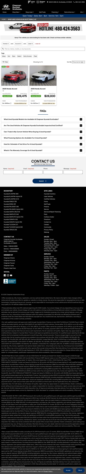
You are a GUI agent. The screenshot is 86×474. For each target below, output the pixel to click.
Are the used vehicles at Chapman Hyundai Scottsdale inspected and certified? (33, 125)
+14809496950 (12, 251)
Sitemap (46, 232)
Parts (45, 214)
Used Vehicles (48, 196)
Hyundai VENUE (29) (10, 229)
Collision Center (49, 217)
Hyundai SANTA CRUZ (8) (12, 212)
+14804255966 (14, 249)
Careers (46, 224)
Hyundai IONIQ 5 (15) (10, 201)
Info (81, 12)
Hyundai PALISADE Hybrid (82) (13, 209)
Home (4, 12)
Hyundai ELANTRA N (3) (11, 199)
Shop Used (29, 12)
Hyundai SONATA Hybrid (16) (13, 222)
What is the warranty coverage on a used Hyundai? (23, 150)
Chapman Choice (9, 258)
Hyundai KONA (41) (10, 204)
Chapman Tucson (9, 263)
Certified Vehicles (49, 199)
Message (70, 168)
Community (47, 227)
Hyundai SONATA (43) (11, 219)
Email (28, 168)
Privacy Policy (48, 229)
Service (46, 209)
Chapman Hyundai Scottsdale (17, 7)
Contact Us (47, 222)
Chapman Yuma (9, 265)
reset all (37, 43)
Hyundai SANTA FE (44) (11, 214)
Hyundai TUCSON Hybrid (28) (13, 227)
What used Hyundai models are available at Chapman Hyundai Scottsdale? (31, 119)
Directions (47, 219)
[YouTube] (11, 275)
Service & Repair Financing (52, 212)
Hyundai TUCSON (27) (11, 224)
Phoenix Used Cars (10, 268)
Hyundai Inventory (49, 194)
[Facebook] (4, 275)
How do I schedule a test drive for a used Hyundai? (23, 144)
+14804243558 (13, 246)
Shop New (15, 12)
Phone (45, 168)
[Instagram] (8, 275)
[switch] (3, 56)
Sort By (69, 62)
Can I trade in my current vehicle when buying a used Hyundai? (27, 132)
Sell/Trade (42, 12)
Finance (46, 206)
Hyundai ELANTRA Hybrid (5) (13, 196)
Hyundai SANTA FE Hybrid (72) (13, 217)
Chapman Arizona (9, 260)
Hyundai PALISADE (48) (11, 206)
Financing (55, 12)
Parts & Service (69, 12)
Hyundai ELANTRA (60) (11, 194)
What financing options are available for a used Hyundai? (25, 138)
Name (8, 168)
